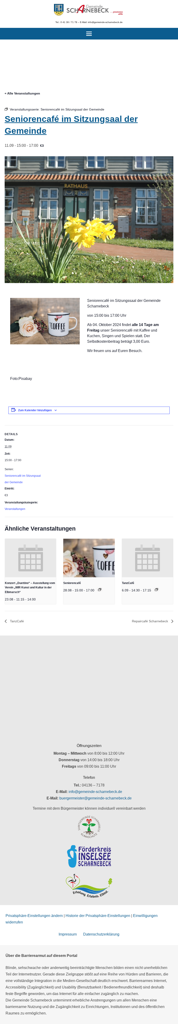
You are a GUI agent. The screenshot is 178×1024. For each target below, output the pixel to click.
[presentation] (30, 558)
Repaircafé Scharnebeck (150, 621)
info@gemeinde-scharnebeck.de (95, 792)
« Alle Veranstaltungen (22, 93)
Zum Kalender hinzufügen (35, 410)
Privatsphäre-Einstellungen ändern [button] (34, 916)
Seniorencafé (72, 583)
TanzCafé (128, 583)
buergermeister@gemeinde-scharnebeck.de (95, 798)
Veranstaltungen (15, 509)
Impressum (68, 934)
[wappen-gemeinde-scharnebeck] (59, 10)
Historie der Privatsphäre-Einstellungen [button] (98, 916)
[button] (89, 33)
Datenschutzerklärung (101, 934)
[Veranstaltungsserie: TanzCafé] (156, 589)
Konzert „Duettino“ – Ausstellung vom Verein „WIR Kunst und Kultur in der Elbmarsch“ (30, 587)
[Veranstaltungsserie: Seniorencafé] (99, 589)
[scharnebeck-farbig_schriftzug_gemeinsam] (95, 10)
